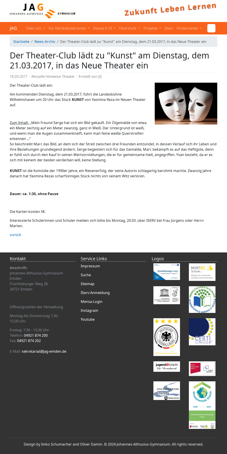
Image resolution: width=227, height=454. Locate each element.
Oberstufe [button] (128, 28)
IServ (169, 28)
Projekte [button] (151, 28)
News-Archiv (44, 41)
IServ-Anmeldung (95, 292)
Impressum (90, 266)
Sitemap (87, 283)
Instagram (89, 310)
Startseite (21, 41)
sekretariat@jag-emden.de (44, 351)
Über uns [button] (34, 28)
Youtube (88, 319)
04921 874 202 (29, 340)
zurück (15, 234)
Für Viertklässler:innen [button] (68, 28)
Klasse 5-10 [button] (103, 28)
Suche (86, 274)
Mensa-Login (91, 301)
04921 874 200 (36, 335)
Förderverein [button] (188, 28)
